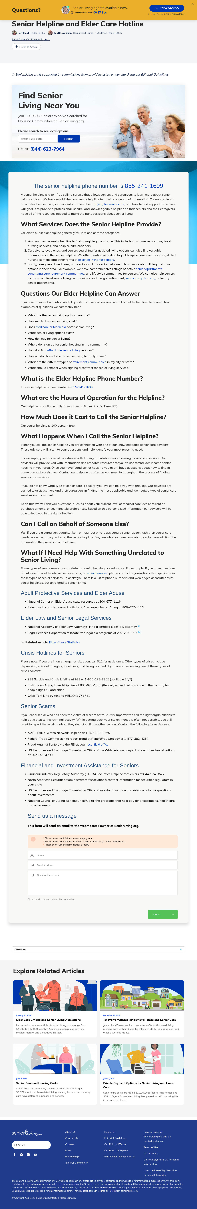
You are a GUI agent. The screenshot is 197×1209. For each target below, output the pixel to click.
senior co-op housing (140, 278)
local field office (98, 744)
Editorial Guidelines (154, 74)
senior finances (97, 573)
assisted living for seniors (96, 260)
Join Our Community (76, 1162)
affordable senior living (63, 350)
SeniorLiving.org (26, 74)
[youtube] (35, 1154)
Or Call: (41, 149)
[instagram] (28, 1154)
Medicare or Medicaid (51, 327)
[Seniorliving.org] (27, 1132)
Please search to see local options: (43, 131)
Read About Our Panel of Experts (31, 39)
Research (109, 1131)
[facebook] (14, 1154)
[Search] (15, 1145)
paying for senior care (109, 204)
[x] (21, 1154)
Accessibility (151, 1153)
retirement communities (89, 362)
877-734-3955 (167, 8)
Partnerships (72, 1156)
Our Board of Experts (116, 1150)
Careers (69, 1144)
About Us (70, 1131)
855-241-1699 (144, 185)
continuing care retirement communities (56, 273)
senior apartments (149, 269)
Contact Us (71, 1138)
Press (68, 1150)
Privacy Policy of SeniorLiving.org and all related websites (157, 1136)
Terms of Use (151, 1147)
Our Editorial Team (115, 1144)
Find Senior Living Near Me (119, 1156)
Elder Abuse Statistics (64, 642)
